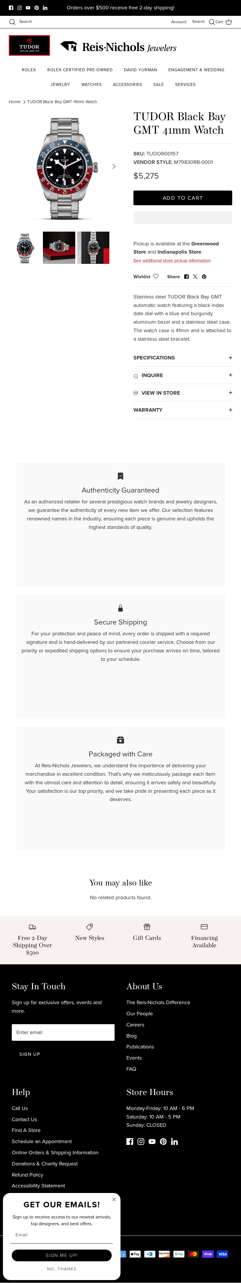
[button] (182, 222)
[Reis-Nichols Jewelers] (119, 47)
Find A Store (26, 1130)
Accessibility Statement (38, 1185)
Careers (135, 1025)
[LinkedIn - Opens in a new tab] (45, 8)
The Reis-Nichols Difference (158, 1002)
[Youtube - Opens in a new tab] (28, 8)
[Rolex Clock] (210, 46)
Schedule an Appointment (42, 1141)
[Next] (114, 166)
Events (134, 1058)
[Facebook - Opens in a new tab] (11, 8)
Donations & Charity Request (45, 1163)
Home (15, 102)
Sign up (29, 1054)
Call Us (20, 1108)
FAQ (131, 1069)
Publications (140, 1047)
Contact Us (24, 1119)
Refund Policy (27, 1175)
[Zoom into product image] (64, 166)
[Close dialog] (114, 1199)
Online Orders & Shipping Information (55, 1152)
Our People (139, 1013)
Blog (131, 1036)
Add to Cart (183, 198)
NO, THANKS (62, 1269)
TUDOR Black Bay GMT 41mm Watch (62, 102)
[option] (64, 166)
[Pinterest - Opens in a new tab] (36, 8)
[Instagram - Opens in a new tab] (19, 8)
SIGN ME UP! (62, 1255)
